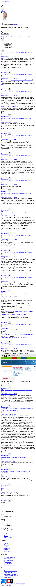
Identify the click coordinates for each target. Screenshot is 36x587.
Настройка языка (5, 583)
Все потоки (6, 1)
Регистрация (8, 537)
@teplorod (16, 24)
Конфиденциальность (10, 565)
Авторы (6, 549)
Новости (17, 37)
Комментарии (25, 37)
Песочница (7, 551)
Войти (6, 536)
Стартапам (7, 577)
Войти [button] (3, 11)
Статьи (8, 37)
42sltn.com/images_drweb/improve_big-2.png (13, 314)
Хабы (6, 546)
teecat (2, 58)
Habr (10, 585)
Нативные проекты (10, 574)
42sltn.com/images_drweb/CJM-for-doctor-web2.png (18, 311)
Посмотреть (4, 72)
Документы (7, 562)
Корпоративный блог (10, 571)
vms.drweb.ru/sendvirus (7, 106)
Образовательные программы (13, 575)
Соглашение (8, 563)
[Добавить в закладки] (9, 72)
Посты (13, 37)
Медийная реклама (9, 572)
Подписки (8, 47)
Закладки (8, 43)
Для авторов (8, 558)
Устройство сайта (9, 557)
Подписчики (8, 45)
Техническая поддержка (18, 583)
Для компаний (8, 560)
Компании (7, 548)
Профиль (3, 37)
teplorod (3, 56)
